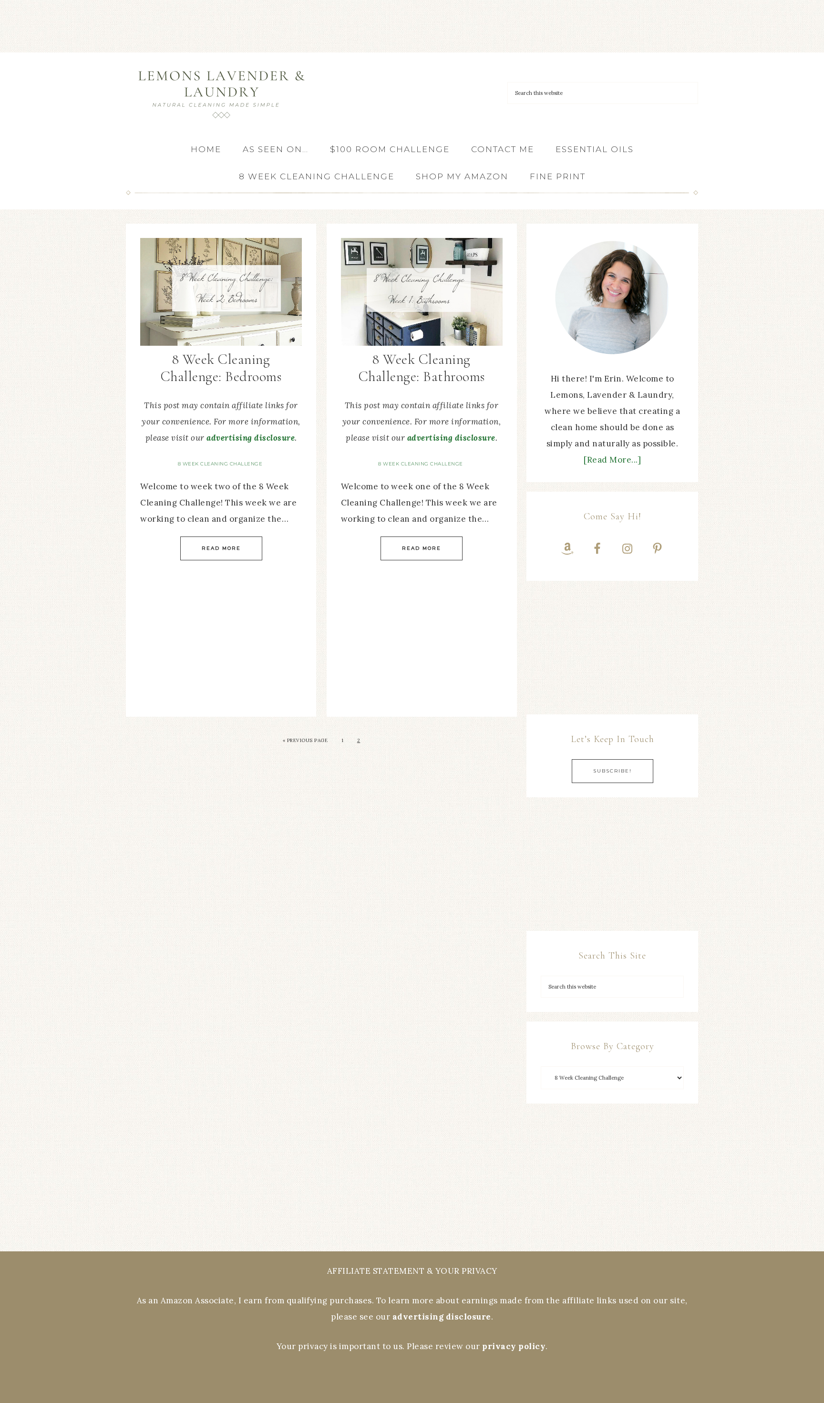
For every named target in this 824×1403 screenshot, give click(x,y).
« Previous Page (305, 740)
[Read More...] (612, 459)
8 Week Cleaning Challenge (220, 464)
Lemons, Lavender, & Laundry (221, 94)
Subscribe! (612, 771)
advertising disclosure (250, 438)
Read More (221, 548)
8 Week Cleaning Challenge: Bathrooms (422, 368)
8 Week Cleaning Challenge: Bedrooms (221, 368)
